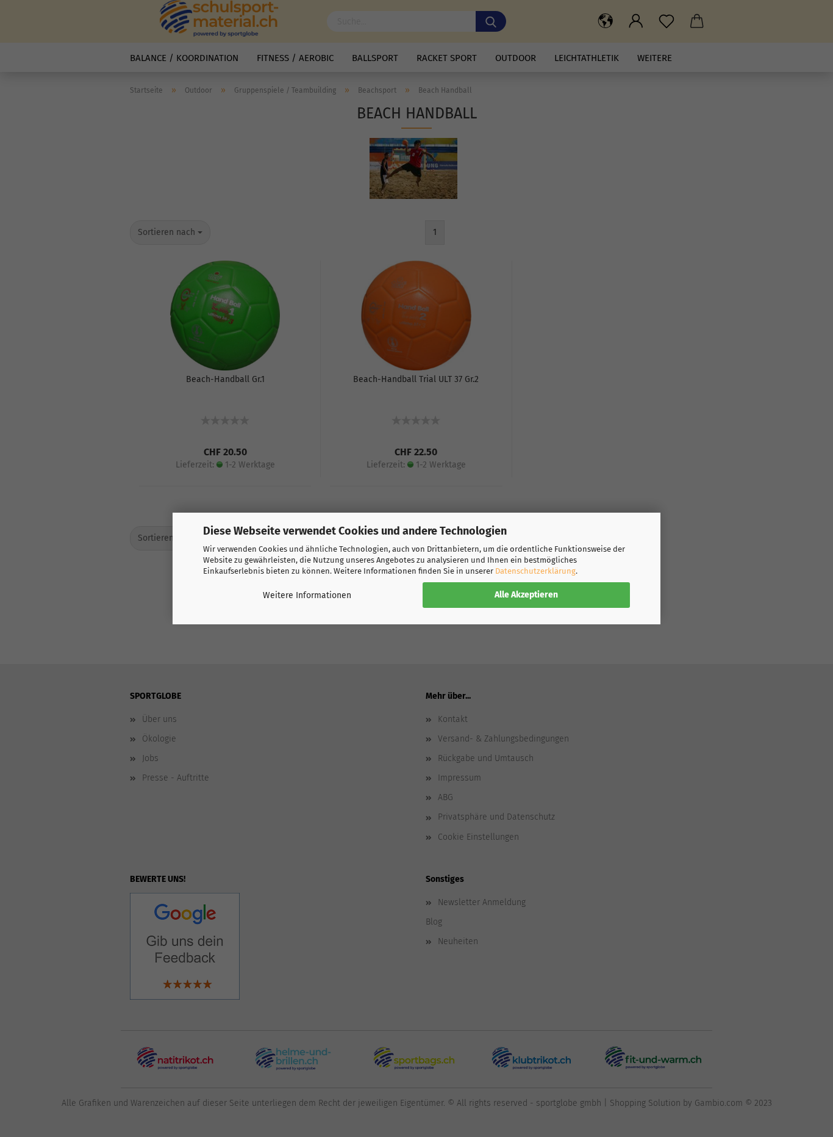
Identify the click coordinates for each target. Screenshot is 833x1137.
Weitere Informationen (307, 595)
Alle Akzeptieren (526, 595)
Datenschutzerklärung (535, 571)
